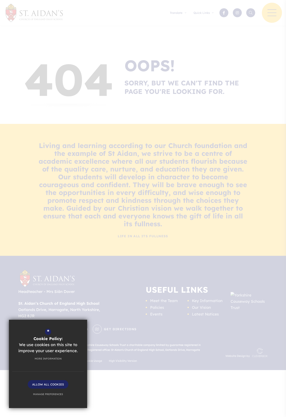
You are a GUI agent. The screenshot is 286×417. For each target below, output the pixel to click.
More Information (48, 358)
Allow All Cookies (48, 384)
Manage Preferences (48, 394)
